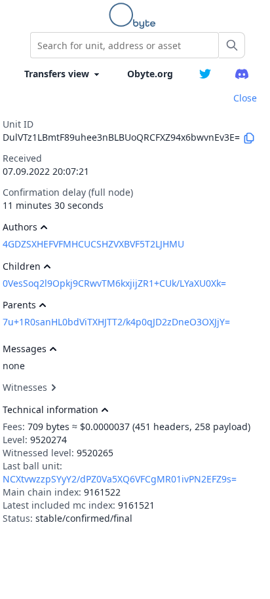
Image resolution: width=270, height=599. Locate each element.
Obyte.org (150, 73)
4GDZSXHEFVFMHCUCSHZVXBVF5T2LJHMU (93, 244)
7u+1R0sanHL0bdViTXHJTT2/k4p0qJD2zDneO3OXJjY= (116, 322)
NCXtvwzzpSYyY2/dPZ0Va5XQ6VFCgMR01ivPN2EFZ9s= (120, 479)
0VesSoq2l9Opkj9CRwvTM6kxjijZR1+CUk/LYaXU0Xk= (114, 283)
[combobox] (124, 45)
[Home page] (135, 15)
